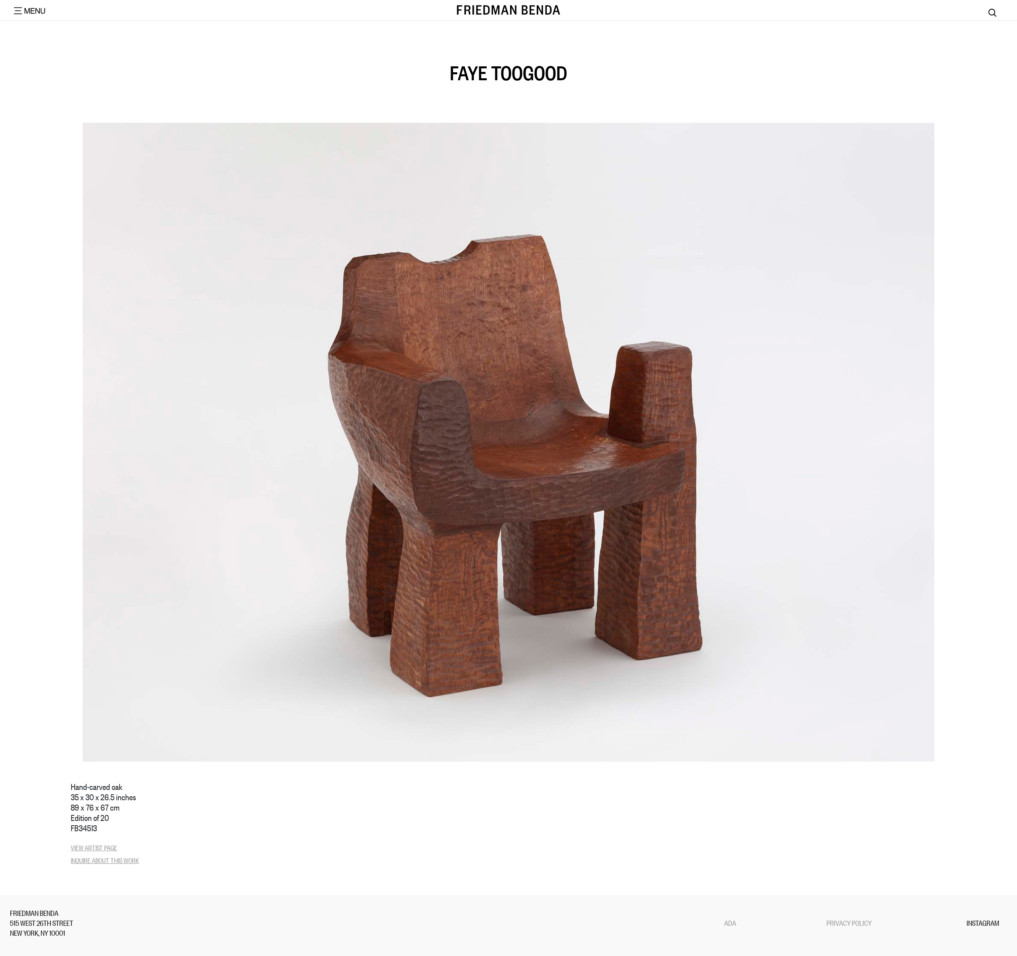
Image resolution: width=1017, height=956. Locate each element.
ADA (730, 922)
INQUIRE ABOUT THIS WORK (105, 860)
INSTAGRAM (983, 922)
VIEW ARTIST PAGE (94, 847)
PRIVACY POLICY (849, 922)
